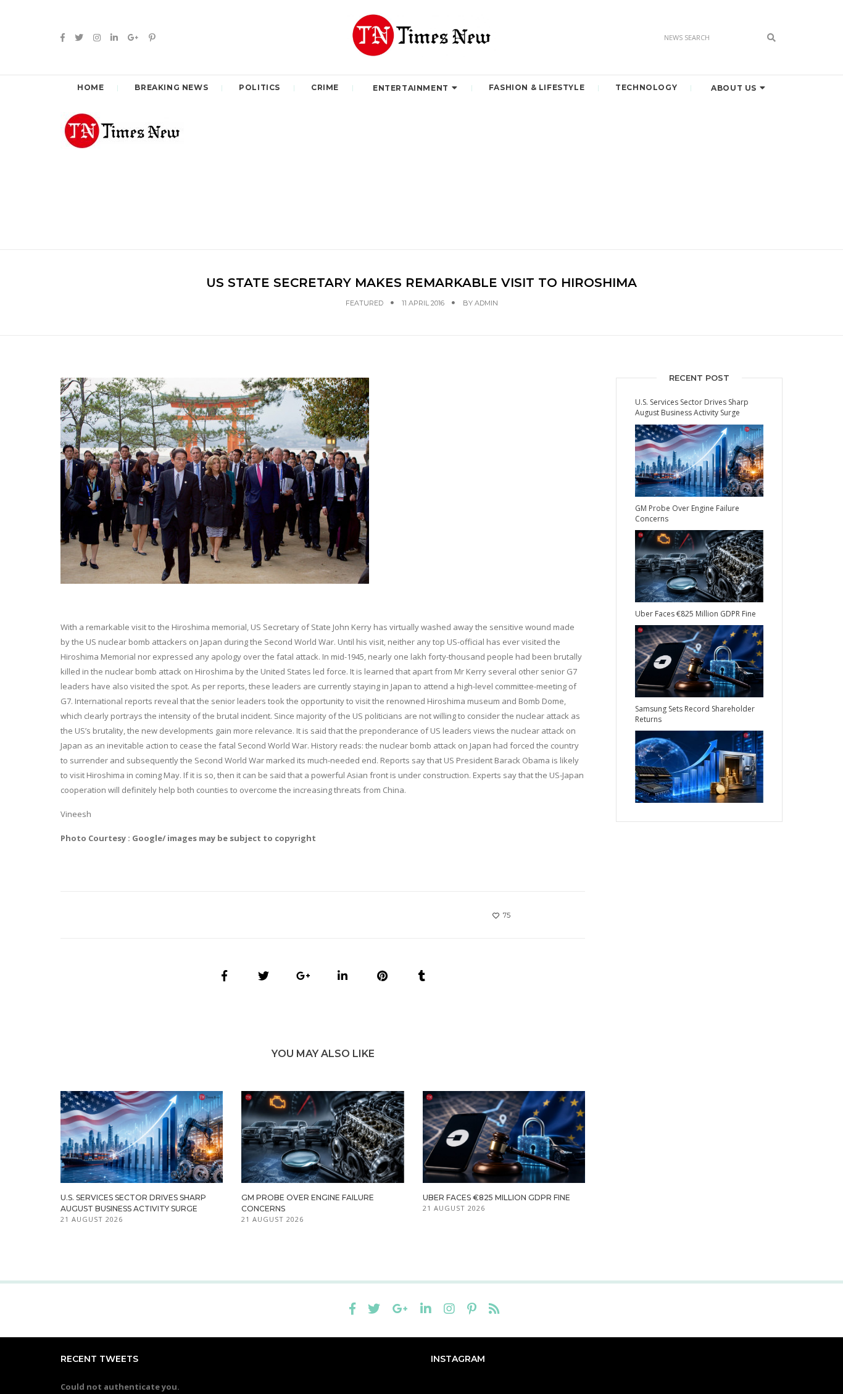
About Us (734, 88)
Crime (325, 87)
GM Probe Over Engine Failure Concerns (687, 513)
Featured (364, 303)
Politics (259, 87)
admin (486, 303)
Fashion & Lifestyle (536, 87)
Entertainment (411, 88)
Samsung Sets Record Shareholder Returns (695, 713)
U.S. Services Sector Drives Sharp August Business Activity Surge (692, 407)
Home (90, 87)
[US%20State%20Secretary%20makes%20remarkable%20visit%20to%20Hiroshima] (224, 975)
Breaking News (171, 87)
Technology (646, 87)
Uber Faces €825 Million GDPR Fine (496, 1197)
